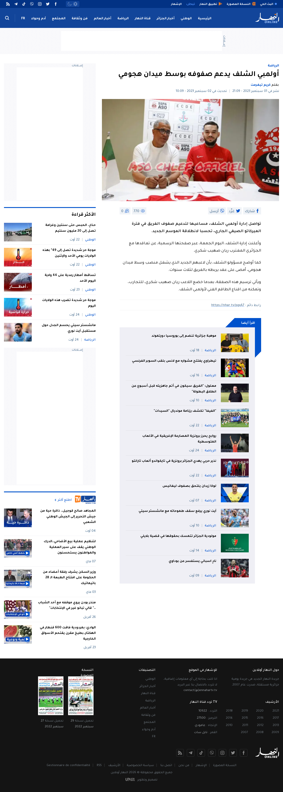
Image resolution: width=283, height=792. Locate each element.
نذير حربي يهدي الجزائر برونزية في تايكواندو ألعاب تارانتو (174, 461)
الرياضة (123, 19)
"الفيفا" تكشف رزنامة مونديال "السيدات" (185, 411)
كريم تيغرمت (261, 85)
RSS (99, 765)
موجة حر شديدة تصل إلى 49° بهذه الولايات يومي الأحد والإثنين (69, 253)
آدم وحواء (38, 19)
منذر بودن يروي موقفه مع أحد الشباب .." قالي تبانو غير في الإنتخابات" (67, 605)
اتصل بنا (166, 765)
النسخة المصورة (224, 765)
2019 (244, 711)
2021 (275, 711)
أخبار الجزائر (165, 19)
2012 (260, 725)
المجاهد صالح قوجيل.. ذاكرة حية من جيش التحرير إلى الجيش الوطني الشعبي (68, 516)
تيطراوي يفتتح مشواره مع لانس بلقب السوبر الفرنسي (174, 361)
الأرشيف (114, 765)
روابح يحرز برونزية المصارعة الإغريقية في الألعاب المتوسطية (179, 439)
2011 (245, 725)
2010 (229, 725)
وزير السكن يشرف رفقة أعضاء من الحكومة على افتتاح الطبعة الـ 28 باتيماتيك (69, 578)
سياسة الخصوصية (140, 765)
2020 (260, 711)
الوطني (186, 19)
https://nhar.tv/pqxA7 (227, 305)
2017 (276, 718)
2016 (260, 718)
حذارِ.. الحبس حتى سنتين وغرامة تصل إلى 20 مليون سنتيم (70, 228)
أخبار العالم (102, 19)
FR (23, 19)
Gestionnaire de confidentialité (68, 765)
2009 (275, 732)
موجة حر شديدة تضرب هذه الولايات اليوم (69, 303)
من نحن (183, 765)
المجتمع (58, 19)
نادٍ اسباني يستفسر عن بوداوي (192, 561)
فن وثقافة (80, 19)
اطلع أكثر (65, 500)
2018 (229, 711)
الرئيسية (204, 19)
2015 (245, 718)
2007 (244, 732)
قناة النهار (143, 19)
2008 (260, 732)
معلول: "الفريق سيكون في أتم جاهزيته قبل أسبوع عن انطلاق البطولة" (174, 389)
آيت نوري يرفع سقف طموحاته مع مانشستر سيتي (177, 511)
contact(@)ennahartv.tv (200, 690)
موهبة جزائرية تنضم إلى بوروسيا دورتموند (183, 336)
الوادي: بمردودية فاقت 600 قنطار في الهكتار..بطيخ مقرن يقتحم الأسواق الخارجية (68, 633)
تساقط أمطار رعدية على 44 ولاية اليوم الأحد (70, 278)
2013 (276, 725)
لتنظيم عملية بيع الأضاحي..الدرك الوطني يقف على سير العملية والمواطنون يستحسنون (70, 547)
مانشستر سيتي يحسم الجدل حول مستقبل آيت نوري (69, 328)
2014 (229, 718)
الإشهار (201, 765)
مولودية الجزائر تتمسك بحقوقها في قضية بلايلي (178, 536)
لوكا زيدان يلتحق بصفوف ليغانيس (189, 486)
